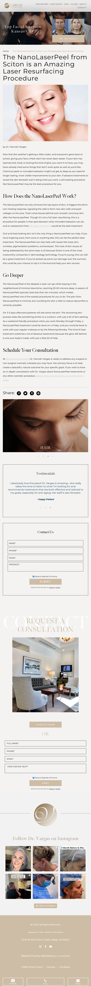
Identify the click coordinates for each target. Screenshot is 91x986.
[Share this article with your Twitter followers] (25, 393)
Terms (57, 587)
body (45, 448)
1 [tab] (38, 456)
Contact (81, 8)
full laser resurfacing (40, 226)
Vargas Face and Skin (17, 359)
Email (78, 984)
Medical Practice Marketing (37, 956)
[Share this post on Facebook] (18, 393)
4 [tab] (52, 456)
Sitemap (51, 967)
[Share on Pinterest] (38, 393)
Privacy (52, 587)
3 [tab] (48, 456)
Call (45, 984)
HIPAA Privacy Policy (32, 967)
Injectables (56, 4)
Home (6, 51)
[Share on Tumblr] (32, 393)
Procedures (42, 4)
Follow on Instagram (47, 906)
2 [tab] (43, 456)
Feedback (64, 967)
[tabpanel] (45, 425)
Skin (66, 4)
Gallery (74, 4)
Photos (12, 984)
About (82, 4)
